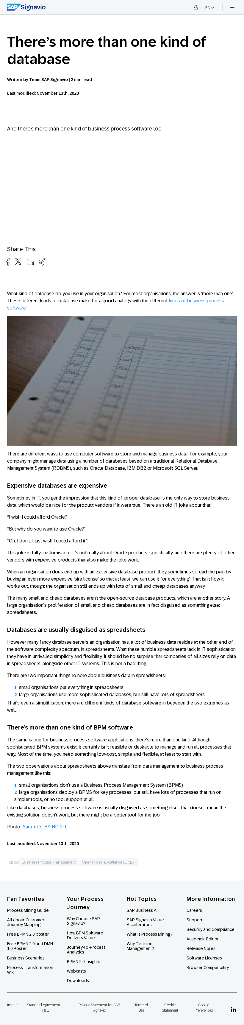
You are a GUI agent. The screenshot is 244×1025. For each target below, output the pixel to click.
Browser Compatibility (208, 967)
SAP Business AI (142, 910)
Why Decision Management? (140, 946)
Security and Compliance (210, 929)
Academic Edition (203, 939)
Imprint (13, 1005)
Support (195, 919)
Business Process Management (49, 862)
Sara (27, 826)
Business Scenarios (26, 958)
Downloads (78, 980)
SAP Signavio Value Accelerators (145, 922)
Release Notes (201, 948)
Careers (194, 910)
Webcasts (76, 971)
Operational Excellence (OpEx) (108, 862)
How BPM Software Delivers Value (85, 935)
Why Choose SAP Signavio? (83, 921)
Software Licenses (204, 958)
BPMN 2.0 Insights (83, 961)
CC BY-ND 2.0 (51, 826)
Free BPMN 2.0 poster (28, 934)
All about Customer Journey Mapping (25, 922)
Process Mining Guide (28, 910)
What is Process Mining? (150, 934)
